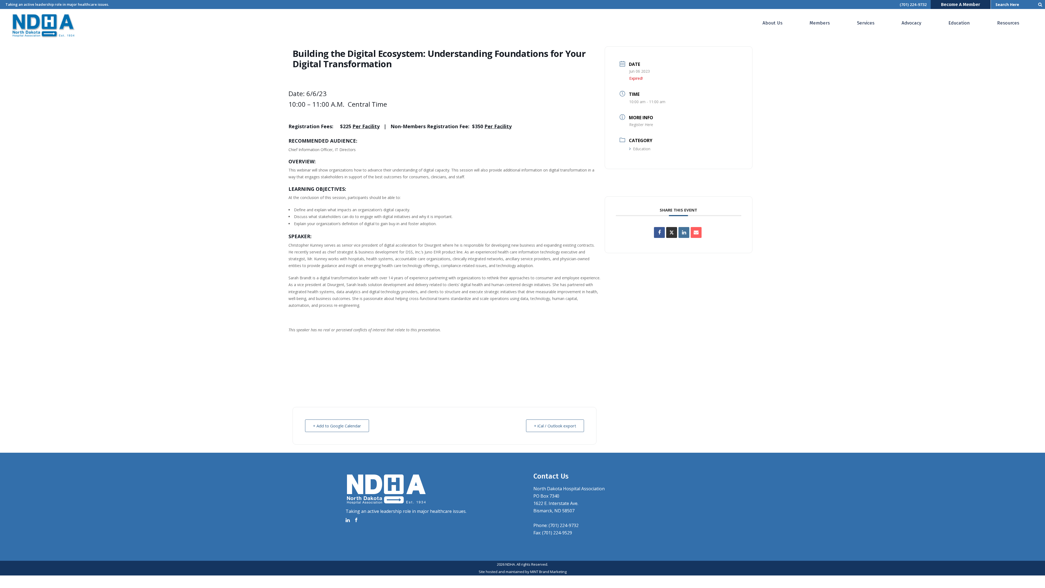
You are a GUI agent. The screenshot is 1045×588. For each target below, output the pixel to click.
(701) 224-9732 (913, 4)
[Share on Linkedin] (683, 232)
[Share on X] (671, 232)
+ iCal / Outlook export (555, 425)
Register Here (641, 124)
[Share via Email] (696, 232)
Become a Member (960, 4)
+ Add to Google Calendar (337, 425)
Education (641, 148)
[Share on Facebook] (659, 232)
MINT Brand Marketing (548, 571)
